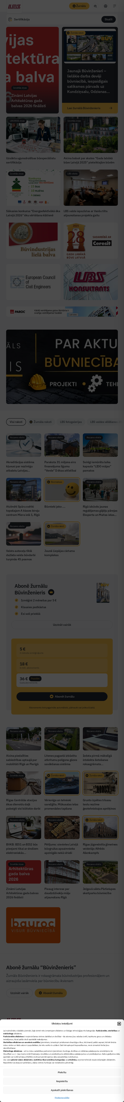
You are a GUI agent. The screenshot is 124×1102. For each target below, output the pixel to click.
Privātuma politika (62, 1097)
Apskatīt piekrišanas (62, 1090)
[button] (119, 1023)
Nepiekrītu (62, 1081)
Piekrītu (62, 1072)
